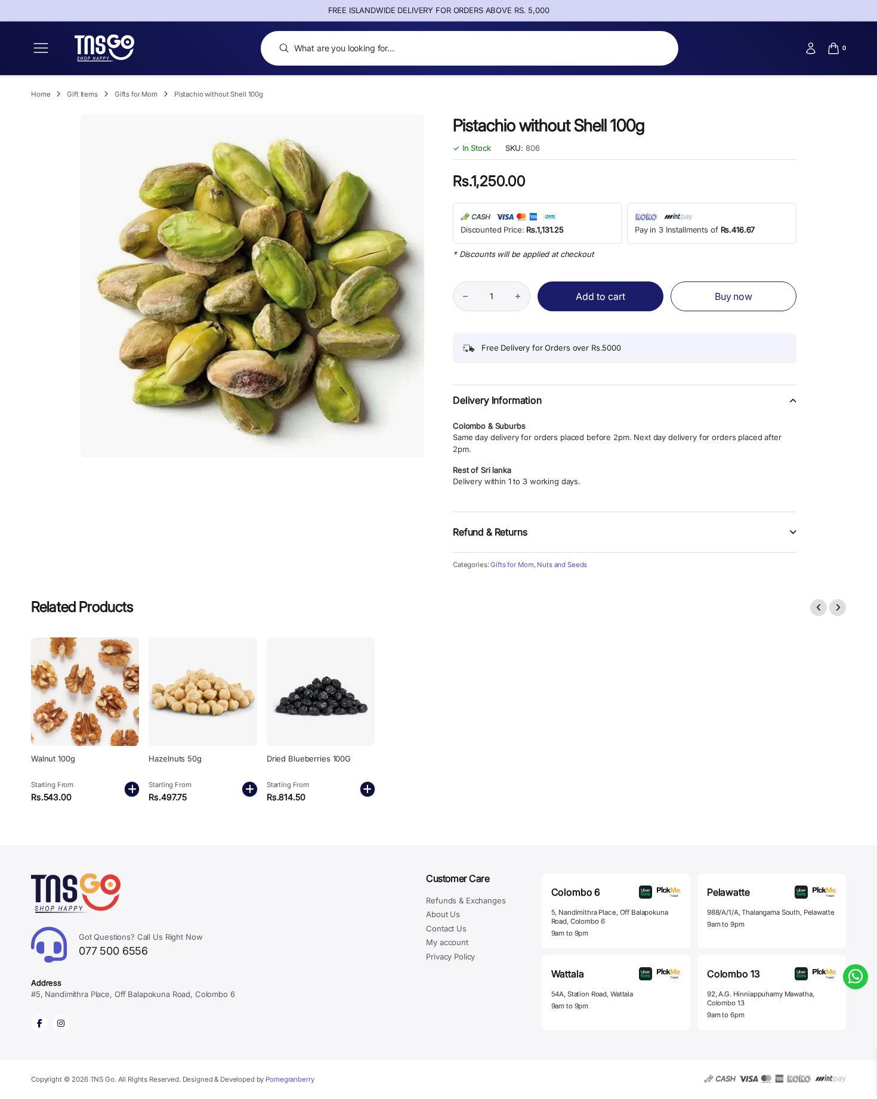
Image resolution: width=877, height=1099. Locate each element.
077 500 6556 (141, 945)
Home (40, 94)
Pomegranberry (289, 1079)
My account (447, 942)
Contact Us (446, 928)
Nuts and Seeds (562, 565)
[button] (624, 407)
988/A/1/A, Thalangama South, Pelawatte (771, 912)
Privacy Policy (450, 956)
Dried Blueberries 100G (309, 758)
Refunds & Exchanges (465, 900)
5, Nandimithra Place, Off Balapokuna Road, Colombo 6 (609, 916)
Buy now (733, 296)
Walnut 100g (53, 758)
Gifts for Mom (136, 94)
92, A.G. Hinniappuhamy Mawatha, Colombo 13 (760, 998)
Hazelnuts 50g (175, 758)
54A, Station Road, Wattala (592, 994)
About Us (443, 914)
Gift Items (82, 94)
